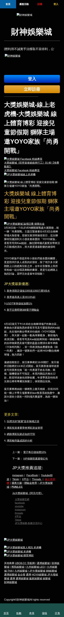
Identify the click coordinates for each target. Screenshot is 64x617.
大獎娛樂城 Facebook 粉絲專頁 (22, 170)
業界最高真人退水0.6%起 (21, 297)
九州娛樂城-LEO (35, 566)
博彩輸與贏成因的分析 (19, 440)
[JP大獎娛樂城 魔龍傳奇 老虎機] (17, 551)
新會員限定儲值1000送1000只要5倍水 (28, 290)
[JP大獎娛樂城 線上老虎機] (19, 174)
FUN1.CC (17, 486)
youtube (19, 506)
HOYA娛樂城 (39, 574)
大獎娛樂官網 (22, 499)
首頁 (8, 4)
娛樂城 (46, 578)
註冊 (40, 4)
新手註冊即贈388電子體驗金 (23, 309)
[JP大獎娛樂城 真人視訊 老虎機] (22, 547)
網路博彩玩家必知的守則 (21, 434)
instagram (17, 475)
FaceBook (32, 475)
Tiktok (15, 479)
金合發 (21, 574)
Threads (37, 479)
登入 (56, 4)
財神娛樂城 (10, 582)
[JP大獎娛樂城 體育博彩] (19, 555)
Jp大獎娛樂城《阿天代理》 (27, 493)
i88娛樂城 (51, 570)
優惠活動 (24, 4)
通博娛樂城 (43, 563)
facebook (20, 502)
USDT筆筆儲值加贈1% (19, 303)
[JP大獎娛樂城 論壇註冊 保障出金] (24, 223)
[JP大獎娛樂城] (13, 539)
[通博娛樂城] (32, 63)
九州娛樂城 (21, 570)
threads (19, 513)
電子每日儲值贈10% (34, 452)
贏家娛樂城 (35, 578)
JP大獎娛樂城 (37, 570)
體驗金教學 (30, 482)
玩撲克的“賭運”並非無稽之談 (23, 421)
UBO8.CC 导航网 (25, 563)
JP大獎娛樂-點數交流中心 (28, 523)
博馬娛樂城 (17, 566)
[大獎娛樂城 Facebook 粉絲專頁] (23, 158)
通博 (28, 574)
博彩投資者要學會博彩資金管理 (25, 427)
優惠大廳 (17, 482)
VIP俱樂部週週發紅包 (35, 458)
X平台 (25, 479)
